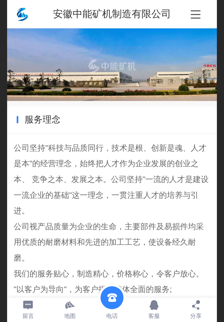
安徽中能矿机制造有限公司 (112, 13)
